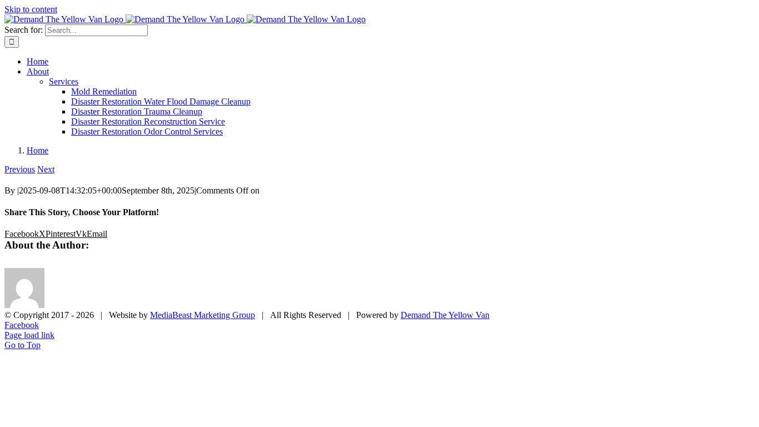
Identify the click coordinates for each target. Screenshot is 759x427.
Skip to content (30, 9)
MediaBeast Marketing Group (202, 315)
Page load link (29, 335)
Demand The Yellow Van (445, 315)
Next (45, 169)
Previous (19, 169)
